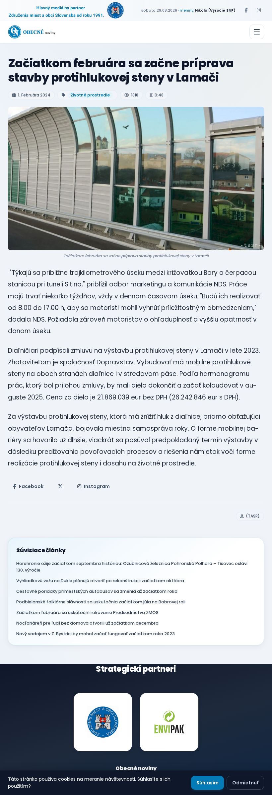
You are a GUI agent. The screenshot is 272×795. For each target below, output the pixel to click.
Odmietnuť (245, 782)
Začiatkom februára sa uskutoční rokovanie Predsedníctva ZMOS (87, 612)
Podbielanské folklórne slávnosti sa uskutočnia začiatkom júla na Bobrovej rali (100, 602)
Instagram (97, 486)
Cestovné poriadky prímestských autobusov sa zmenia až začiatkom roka (96, 591)
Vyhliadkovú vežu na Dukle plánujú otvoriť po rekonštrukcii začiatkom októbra (100, 580)
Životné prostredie (90, 95)
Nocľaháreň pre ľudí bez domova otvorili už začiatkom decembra (87, 623)
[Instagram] (258, 10)
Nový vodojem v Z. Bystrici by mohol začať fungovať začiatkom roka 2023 (95, 634)
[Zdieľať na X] (60, 486)
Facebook (31, 486)
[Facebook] (246, 10)
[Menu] (256, 32)
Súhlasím (207, 782)
